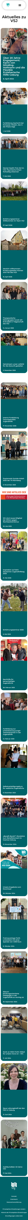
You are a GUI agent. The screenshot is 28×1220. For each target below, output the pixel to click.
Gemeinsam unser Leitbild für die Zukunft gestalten (13, 365)
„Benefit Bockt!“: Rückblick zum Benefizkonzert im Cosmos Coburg (14, 838)
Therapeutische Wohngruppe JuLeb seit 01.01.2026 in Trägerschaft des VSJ (13, 321)
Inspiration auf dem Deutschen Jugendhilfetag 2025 (13, 571)
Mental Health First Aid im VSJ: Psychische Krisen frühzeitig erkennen (13, 170)
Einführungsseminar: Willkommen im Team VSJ (13, 220)
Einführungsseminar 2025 (13, 630)
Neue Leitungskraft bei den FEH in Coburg (14, 1109)
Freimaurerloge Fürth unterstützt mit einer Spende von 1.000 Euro (12, 940)
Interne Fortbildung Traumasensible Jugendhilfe (11, 419)
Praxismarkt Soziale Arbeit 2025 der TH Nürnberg (13, 479)
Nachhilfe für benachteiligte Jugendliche (9, 681)
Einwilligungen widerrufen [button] (14, 1216)
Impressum (14, 1199)
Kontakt (14, 1196)
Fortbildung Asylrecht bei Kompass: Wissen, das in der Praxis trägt (13, 125)
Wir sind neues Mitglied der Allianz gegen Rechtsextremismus (12, 520)
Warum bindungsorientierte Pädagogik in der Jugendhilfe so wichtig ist (13, 994)
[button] (20, 5)
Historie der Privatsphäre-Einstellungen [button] (14, 1212)
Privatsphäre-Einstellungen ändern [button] (14, 1209)
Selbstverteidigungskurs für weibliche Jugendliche (13, 787)
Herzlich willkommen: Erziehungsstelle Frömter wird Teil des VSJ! (13, 270)
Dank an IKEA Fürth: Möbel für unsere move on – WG (14, 1053)
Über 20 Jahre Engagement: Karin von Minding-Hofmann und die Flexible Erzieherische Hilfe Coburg (14, 66)
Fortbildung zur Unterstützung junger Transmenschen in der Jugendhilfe (12, 731)
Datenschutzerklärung (14, 1202)
